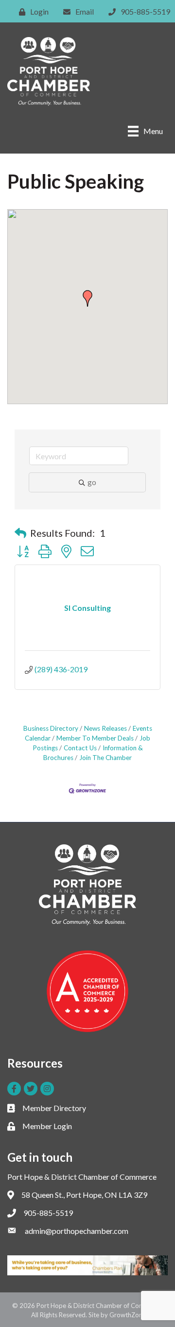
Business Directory (50, 728)
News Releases (105, 728)
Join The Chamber (105, 757)
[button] (87, 298)
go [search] (92, 482)
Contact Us (80, 748)
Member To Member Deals (95, 738)
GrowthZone (127, 1315)
